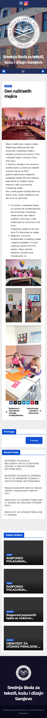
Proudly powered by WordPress (15, 710)
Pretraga (9, 431)
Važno (9, 555)
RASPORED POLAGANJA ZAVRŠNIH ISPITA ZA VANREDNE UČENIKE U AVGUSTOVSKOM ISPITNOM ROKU (23, 478)
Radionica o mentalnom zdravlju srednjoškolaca (16, 412)
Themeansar (23, 713)
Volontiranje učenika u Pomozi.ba (32, 410)
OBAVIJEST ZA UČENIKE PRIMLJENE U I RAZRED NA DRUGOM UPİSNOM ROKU (23, 503)
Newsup (39, 710)
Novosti (8, 86)
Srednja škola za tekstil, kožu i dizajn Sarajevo (23, 693)
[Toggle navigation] (23, 71)
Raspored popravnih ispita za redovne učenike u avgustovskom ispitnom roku (23, 491)
